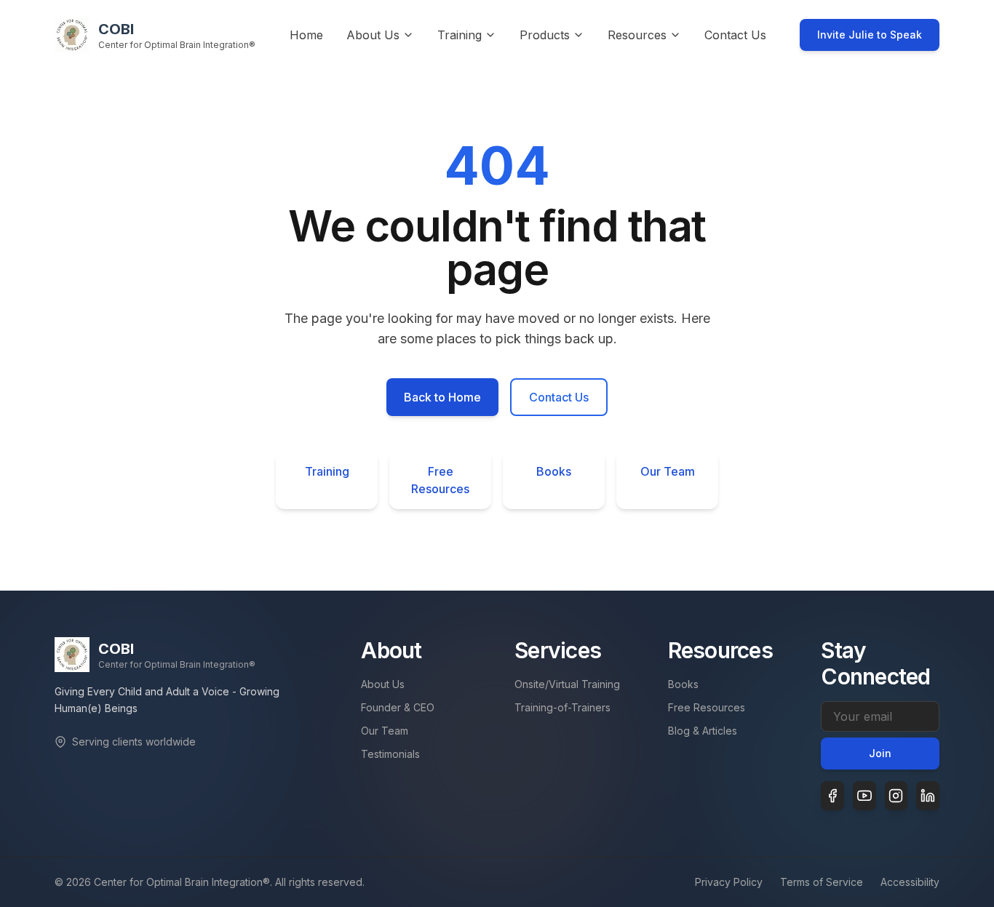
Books (553, 471)
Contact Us (735, 35)
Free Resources (440, 480)
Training (327, 471)
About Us (383, 684)
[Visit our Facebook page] (832, 795)
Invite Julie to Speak (869, 34)
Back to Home (442, 397)
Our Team (667, 471)
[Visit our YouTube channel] (864, 795)
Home (306, 35)
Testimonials (390, 754)
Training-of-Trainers (562, 707)
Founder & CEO (397, 707)
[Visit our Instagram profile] (896, 795)
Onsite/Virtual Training (567, 684)
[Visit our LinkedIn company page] (927, 795)
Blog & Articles (702, 730)
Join (880, 753)
